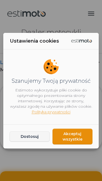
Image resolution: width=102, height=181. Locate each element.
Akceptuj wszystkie (72, 136)
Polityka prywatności (51, 111)
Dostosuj (30, 136)
